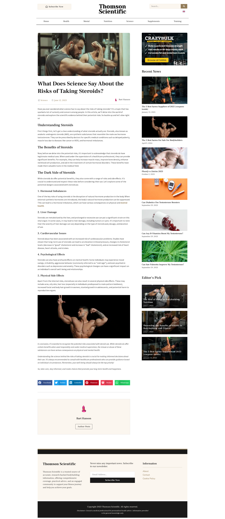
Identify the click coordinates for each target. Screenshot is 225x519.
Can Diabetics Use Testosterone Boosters (161, 202)
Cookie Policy (149, 478)
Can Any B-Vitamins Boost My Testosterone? (163, 233)
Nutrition (108, 21)
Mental (86, 21)
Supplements (154, 21)
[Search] (184, 6)
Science (129, 21)
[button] (45, 382)
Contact (146, 474)
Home (46, 21)
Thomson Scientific (112, 9)
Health (66, 21)
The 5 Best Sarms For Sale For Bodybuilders (162, 140)
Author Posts (84, 426)
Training (178, 21)
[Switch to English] (183, 11)
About (146, 471)
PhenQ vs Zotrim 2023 (152, 171)
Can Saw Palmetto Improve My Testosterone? (163, 264)
